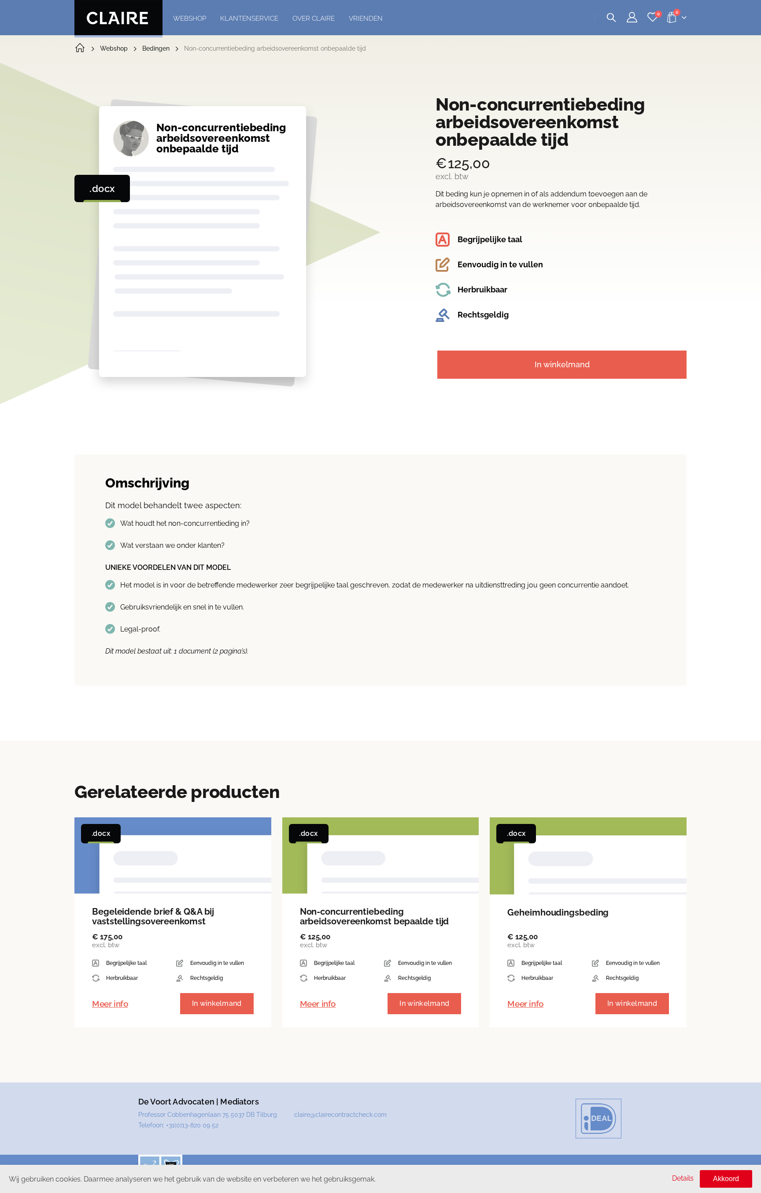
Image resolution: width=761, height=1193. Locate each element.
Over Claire (313, 18)
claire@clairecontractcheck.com (340, 1114)
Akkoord (726, 1178)
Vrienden (366, 18)
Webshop (189, 18)
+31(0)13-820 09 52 (192, 1125)
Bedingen (156, 48)
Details (683, 1178)
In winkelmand (562, 364)
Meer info (110, 1004)
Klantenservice (249, 18)
